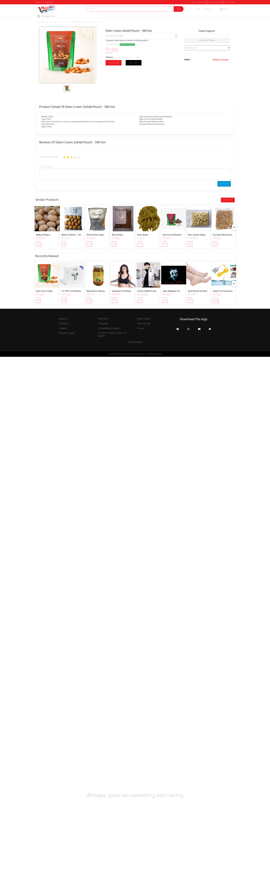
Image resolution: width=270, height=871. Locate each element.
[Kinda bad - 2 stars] (68, 157)
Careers (63, 328)
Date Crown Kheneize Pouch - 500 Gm (172, 235)
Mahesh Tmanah (220, 60)
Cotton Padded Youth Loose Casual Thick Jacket (146, 291)
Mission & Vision (67, 333)
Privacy (140, 328)
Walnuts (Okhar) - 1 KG (71, 235)
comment (224, 183)
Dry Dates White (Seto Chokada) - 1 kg (222, 235)
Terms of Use (143, 323)
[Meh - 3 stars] (71, 157)
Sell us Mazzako (198, 2)
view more (228, 200)
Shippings (103, 323)
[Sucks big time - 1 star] (64, 157)
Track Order (230, 2)
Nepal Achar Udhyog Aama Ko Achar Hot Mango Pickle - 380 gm (97, 291)
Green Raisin (142, 235)
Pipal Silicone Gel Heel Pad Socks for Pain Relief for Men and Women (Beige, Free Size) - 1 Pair (197, 291)
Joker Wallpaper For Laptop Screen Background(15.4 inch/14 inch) (171, 291)
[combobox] (135, 9)
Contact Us (64, 323)
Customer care (215, 2)
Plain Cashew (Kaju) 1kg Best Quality (196, 235)
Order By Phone (207, 40)
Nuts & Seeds (65, 22)
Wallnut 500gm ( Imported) (43, 235)
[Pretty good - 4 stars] (75, 157)
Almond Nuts (117, 235)
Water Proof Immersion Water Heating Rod (223, 291)
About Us (63, 318)
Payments (103, 318)
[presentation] (234, 227)
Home (38, 22)
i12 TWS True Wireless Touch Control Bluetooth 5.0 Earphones (71, 291)
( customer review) (114, 36)
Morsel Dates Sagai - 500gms (96, 235)
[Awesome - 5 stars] (79, 157)
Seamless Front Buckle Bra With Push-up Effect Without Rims (122, 291)
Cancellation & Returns (109, 328)
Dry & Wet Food (50, 22)
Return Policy (143, 318)
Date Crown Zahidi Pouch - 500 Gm (129, 31)
